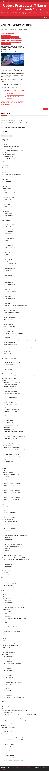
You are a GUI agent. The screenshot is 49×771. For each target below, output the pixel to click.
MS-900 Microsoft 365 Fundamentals (11, 631)
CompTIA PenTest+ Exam (6, 35)
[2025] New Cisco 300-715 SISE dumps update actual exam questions (14, 122)
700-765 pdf (4, 186)
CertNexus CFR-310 (7, 156)
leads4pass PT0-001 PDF (8, 75)
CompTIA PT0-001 (17, 42)
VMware (2, 736)
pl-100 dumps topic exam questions (9, 645)
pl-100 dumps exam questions (8, 643)
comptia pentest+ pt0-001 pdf (7, 42)
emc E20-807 (6, 537)
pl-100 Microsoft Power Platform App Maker (12, 682)
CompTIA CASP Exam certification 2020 (10, 395)
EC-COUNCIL (3, 479)
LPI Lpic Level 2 (5, 598)
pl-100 (3, 638)
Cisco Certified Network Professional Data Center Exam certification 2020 (16, 347)
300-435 (5, 240)
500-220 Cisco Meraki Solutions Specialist (12, 362)
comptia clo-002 (7, 418)
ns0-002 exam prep (7, 693)
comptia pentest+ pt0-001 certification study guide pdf (11, 40)
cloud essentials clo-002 (8, 415)
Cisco (2, 161)
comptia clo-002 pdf (7, 422)
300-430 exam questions (8, 236)
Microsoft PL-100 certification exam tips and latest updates (12, 118)
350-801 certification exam (9, 192)
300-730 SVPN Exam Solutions (10, 291)
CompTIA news (4, 468)
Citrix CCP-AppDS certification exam (9, 378)
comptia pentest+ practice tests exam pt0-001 (10, 36)
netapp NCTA (4, 688)
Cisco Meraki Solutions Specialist (8, 358)
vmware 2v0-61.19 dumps (9, 755)
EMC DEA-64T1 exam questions (10, 515)
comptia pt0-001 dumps (5, 43)
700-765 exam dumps (6, 181)
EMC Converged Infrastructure (8, 506)
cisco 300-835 (6, 314)
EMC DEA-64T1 (7, 510)
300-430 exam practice (8, 233)
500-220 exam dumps (8, 364)
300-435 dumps (7, 243)
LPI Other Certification (6, 609)
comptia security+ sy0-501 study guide (11, 456)
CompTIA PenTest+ (9, 33)
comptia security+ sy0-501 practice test (11, 454)
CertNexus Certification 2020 (8, 154)
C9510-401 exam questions (9, 583)
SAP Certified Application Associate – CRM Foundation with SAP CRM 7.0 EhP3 (19, 714)
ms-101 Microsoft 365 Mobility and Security (12, 673)
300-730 (5, 277)
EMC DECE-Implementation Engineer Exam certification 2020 (14, 535)
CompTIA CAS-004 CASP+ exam (10, 384)
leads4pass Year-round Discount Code (15, 95)
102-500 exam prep (7, 613)
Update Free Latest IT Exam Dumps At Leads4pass (24, 7)
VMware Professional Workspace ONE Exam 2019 (13, 760)
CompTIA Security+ (6, 445)
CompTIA (3, 33)
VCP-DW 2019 (6, 750)
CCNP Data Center (6, 211)
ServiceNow (3, 717)
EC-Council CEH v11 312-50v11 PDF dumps (10, 495)
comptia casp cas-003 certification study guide (13, 409)
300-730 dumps (7, 279)
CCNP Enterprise (5, 220)
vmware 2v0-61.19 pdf (8, 757)
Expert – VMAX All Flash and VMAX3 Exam (12, 544)
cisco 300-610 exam (7, 353)
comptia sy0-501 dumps (8, 461)
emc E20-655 (6, 548)
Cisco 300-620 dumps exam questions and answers (14, 217)
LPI (1, 596)
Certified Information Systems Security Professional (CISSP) (14, 592)
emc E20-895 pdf (7, 566)
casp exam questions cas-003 (9, 404)
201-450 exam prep (7, 602)
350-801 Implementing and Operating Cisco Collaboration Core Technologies (19, 209)
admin (3, 51)
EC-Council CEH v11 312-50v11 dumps (9, 485)
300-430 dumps (7, 226)
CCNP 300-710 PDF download (9, 310)
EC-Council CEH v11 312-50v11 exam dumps (11, 487)
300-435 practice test (8, 257)
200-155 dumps (5, 165)
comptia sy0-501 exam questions (10, 463)
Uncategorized (4, 733)
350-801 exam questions (8, 206)
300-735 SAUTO (7, 303)
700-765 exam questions (7, 184)
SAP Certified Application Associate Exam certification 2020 (14, 710)
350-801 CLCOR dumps (8, 195)
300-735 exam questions (8, 298)
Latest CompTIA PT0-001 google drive (15, 90)
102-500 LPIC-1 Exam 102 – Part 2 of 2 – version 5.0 (14, 618)
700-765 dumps (5, 179)
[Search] (46, 17)
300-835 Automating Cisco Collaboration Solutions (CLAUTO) (16, 305)
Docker (2, 470)
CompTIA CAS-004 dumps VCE (10, 388)
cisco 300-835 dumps (8, 319)
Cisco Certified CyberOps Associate (9, 335)
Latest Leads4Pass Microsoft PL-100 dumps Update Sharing (13, 127)
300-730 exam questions (8, 284)
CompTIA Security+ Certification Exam (11, 447)
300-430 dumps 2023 (8, 229)
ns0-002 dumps (7, 690)
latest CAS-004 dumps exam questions (11, 393)
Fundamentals (5, 625)
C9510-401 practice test (8, 587)
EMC (2, 504)
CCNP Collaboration (6, 188)
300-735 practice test (8, 300)
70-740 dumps (5, 622)
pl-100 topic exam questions (7, 652)
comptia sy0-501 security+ (9, 466)
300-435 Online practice (8, 250)
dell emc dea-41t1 (7, 523)
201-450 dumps (7, 600)
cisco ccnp (4, 261)
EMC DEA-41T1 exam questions (10, 530)
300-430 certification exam (9, 224)
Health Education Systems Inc (9, 729)
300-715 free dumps (7, 270)
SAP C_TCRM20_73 (7, 712)
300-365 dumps (5, 167)
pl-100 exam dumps (7, 677)
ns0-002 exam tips (7, 695)
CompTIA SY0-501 (7, 459)
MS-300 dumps (5, 636)
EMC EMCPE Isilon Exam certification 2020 (10, 546)
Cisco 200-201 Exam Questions (10, 344)
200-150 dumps (5, 162)
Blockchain (3, 144)
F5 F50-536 (6, 574)
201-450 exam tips (7, 605)
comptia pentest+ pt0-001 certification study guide (10, 38)
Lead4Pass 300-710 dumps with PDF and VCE (13, 333)
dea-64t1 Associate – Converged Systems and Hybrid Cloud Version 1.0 (18, 507)
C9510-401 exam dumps (8, 580)
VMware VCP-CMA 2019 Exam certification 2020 (11, 737)
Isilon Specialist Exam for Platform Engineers (12, 555)
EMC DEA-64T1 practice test (9, 517)
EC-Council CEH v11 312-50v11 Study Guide (11, 499)
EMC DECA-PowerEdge (6, 519)
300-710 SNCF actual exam (9, 263)
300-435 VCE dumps (8, 259)
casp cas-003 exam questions (9, 397)
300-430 (5, 222)
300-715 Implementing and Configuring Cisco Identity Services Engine (17, 272)
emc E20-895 (6, 561)
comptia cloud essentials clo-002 (10, 425)
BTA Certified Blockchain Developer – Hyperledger (13, 150)
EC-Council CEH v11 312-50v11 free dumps (10, 492)
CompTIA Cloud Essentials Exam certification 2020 (12, 414)
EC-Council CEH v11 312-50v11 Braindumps (11, 483)
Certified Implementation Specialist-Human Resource (14, 720)
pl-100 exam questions (8, 680)
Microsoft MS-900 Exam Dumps (10, 626)
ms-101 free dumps (7, 670)
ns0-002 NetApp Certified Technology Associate (13, 697)
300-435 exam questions (8, 247)
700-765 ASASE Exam (6, 177)
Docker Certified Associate (7, 472)
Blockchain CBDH (7, 148)
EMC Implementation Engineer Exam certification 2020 (13, 557)
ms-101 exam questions (8, 668)
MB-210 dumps (5, 633)
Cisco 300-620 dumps (8, 215)
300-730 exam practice (8, 282)
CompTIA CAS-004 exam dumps (10, 391)
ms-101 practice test (8, 675)
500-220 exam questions (8, 367)
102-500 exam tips (7, 616)
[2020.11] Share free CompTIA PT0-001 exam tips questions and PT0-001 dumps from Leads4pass (12, 47)
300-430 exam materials (8, 231)
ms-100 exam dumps (8, 656)
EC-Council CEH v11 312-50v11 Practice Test (11, 497)
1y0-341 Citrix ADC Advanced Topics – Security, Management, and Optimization (17, 375)
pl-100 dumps (5, 640)
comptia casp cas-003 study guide (10, 411)
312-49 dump (5, 481)
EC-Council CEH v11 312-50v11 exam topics (11, 490)
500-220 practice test (8, 369)
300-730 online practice (8, 286)
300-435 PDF (6, 252)
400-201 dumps (5, 169)
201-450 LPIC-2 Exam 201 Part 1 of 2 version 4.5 (13, 607)
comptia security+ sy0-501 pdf (10, 452)
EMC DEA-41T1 (7, 526)
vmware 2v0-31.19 (7, 742)
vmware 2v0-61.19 (7, 753)
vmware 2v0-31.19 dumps (9, 744)
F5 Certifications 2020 (6, 570)
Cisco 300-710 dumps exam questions (11, 312)
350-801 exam (6, 204)
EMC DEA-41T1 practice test (9, 533)
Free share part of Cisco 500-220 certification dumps (11, 120)
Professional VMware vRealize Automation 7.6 (13, 739)
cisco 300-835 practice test (9, 326)
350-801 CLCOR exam (8, 197)
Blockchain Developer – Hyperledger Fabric (10, 146)
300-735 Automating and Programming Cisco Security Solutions (16, 293)
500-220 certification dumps (9, 360)
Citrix (2, 371)
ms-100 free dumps (7, 661)
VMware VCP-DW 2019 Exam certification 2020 (11, 749)
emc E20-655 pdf (7, 553)
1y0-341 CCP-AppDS (6, 373)
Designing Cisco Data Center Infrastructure (12, 355)
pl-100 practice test (7, 684)
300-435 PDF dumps (8, 254)
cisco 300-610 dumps (8, 351)
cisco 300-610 (6, 348)
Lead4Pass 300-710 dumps (9, 331)
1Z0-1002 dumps (5, 701)
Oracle (2, 700)
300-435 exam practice (8, 245)
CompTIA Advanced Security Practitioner (10, 382)
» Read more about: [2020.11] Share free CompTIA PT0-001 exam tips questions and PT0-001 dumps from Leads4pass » (12, 103)
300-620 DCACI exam (8, 213)
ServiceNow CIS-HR (7, 723)
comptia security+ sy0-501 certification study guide (14, 449)
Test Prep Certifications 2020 (8, 727)
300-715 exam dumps (8, 265)
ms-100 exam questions (8, 659)
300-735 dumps (7, 296)
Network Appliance (4, 687)
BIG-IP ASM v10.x (7, 572)
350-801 (5, 190)
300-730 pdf (6, 289)
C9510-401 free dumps (8, 585)
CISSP (3, 594)
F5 (1, 568)
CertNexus (3, 152)
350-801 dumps (7, 199)
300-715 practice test (8, 275)
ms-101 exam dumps (8, 666)
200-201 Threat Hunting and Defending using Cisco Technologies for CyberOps (19, 340)
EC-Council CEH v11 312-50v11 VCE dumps (10, 502)
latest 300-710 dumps (8, 328)
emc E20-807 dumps (8, 539)
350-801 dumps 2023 (8, 202)
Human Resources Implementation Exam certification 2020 (14, 718)
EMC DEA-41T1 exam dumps (9, 528)
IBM (2, 577)
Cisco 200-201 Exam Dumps (9, 342)
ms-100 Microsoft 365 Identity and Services (12, 663)
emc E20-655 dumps (8, 550)
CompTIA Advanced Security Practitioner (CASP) (13, 407)
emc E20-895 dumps (8, 564)
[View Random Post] (44, 17)
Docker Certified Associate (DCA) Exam (11, 474)
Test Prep (3, 725)
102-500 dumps (7, 611)
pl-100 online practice (6, 650)
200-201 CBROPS (7, 337)
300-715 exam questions (8, 268)
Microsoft (3, 620)
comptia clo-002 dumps (8, 420)
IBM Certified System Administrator (9, 579)
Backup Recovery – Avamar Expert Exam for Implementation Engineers (17, 559)
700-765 (4, 172)
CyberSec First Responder (9, 158)
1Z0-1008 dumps (5, 704)
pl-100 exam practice (6, 647)
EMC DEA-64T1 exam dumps (9, 512)
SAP (2, 708)
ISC (1, 590)
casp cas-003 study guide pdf (9, 402)
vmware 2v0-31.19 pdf (8, 746)
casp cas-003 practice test (9, 400)
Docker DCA (6, 476)
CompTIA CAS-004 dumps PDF (10, 386)
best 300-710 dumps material (9, 307)
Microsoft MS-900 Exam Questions (10, 629)
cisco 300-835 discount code (9, 317)
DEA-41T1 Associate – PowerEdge (10, 521)
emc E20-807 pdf (7, 541)
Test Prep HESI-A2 (7, 731)
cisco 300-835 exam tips (8, 324)
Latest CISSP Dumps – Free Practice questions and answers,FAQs (14, 125)
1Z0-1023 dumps (5, 706)
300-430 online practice (8, 238)
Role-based (4, 654)
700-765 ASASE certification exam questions (11, 174)
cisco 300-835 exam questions (10, 321)
